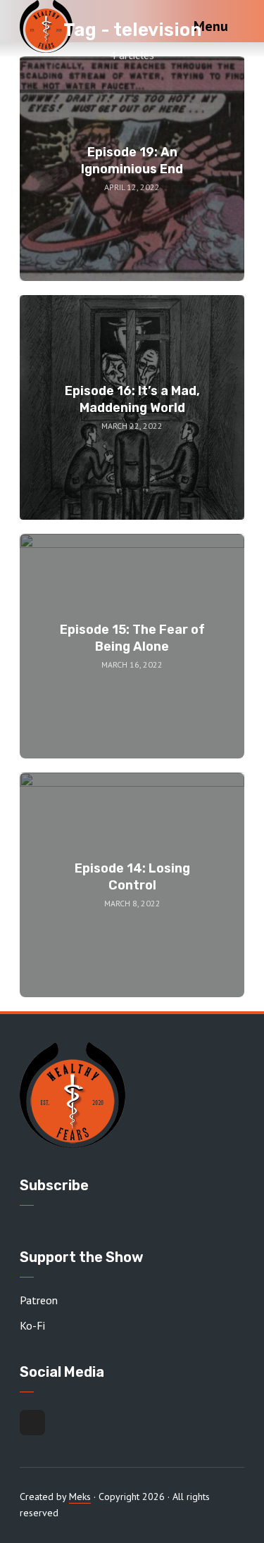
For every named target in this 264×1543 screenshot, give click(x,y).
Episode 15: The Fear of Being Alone (132, 638)
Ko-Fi (32, 1325)
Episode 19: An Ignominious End (132, 160)
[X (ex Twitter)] (32, 1422)
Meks (80, 1496)
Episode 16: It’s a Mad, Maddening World (132, 399)
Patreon (39, 1300)
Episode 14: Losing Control (132, 876)
